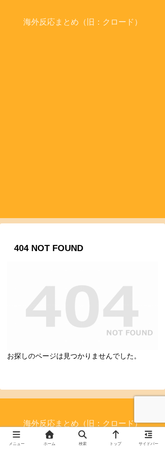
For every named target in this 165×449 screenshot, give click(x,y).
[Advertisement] (82, 135)
